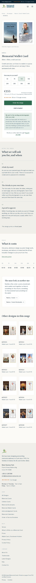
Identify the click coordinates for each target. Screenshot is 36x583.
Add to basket (18, 108)
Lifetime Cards (6, 501)
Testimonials (5, 555)
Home (3, 13)
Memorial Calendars (8, 514)
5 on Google (13, 480)
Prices (4, 533)
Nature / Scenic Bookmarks (15, 302)
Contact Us (5, 565)
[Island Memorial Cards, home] (8, 7)
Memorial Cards (7, 498)
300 (21, 83)
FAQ (3, 562)
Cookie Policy (6, 543)
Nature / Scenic (11, 298)
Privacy (4, 580)
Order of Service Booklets (10, 517)
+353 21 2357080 (7, 473)
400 (29, 83)
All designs (9, 13)
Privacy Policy (6, 539)
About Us (4, 552)
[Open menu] (32, 6)
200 (7, 83)
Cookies (10, 580)
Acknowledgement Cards (9, 511)
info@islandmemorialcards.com (11, 476)
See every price (6, 256)
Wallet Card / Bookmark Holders (12, 536)
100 (21, 79)
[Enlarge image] (18, 32)
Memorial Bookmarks (8, 505)
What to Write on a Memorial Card (12, 530)
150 (29, 79)
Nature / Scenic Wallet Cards (21, 13)
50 (7, 79)
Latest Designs (6, 559)
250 (14, 83)
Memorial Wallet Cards (9, 508)
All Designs (5, 495)
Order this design (18, 103)
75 (14, 79)
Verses (4, 527)
